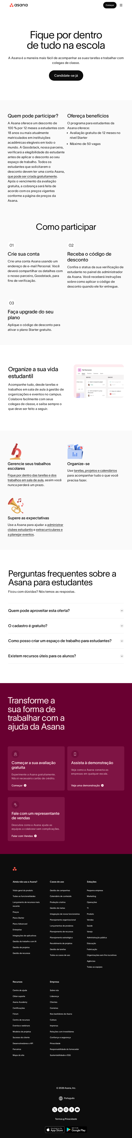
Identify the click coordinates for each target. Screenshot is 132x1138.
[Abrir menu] (121, 5)
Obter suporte (19, 996)
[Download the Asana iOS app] (54, 1129)
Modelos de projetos (22, 1032)
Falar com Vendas (22, 836)
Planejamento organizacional (63, 920)
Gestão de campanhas (60, 890)
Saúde (90, 926)
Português (69, 1098)
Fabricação (92, 949)
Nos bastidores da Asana (61, 1014)
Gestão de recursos (21, 953)
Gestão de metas (57, 908)
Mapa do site (18, 1055)
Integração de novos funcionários (65, 914)
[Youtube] (77, 1109)
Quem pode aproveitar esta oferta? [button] (39, 610)
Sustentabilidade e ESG (60, 1055)
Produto (90, 914)
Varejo (90, 931)
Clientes (53, 1002)
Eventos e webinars (21, 1026)
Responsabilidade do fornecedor (64, 1049)
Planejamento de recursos (61, 931)
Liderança (54, 996)
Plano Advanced (20, 924)
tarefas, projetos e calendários (95, 470)
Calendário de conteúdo (60, 896)
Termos (59, 1119)
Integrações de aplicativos (24, 936)
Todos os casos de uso (60, 955)
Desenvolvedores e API (23, 1043)
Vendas (90, 920)
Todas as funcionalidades (24, 896)
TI (88, 908)
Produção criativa (58, 902)
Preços (16, 912)
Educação (91, 943)
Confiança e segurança (60, 1037)
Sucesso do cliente (21, 1037)
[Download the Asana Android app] (76, 1129)
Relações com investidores (62, 1032)
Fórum (15, 1014)
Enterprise (17, 930)
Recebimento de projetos (61, 943)
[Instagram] (66, 1109)
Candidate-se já (66, 75)
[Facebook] (71, 1109)
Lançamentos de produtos (61, 926)
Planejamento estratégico (61, 937)
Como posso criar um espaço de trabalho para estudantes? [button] (60, 641)
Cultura (53, 1020)
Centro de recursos (21, 1020)
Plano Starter (18, 918)
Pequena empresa (95, 890)
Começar (110, 5)
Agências (91, 961)
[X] (54, 1109)
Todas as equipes (94, 967)
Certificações (19, 1008)
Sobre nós (54, 990)
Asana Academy (20, 1002)
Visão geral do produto (23, 890)
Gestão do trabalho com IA (24, 941)
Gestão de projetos (21, 947)
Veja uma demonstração (85, 785)
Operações (92, 902)
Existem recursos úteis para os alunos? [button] (42, 656)
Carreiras (54, 1008)
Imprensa (54, 1026)
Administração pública (97, 937)
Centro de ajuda (20, 990)
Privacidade (55, 1043)
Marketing (91, 896)
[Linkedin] (60, 1109)
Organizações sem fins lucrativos (102, 955)
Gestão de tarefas (58, 949)
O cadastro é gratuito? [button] (27, 626)
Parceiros (17, 1049)
